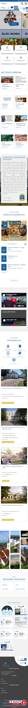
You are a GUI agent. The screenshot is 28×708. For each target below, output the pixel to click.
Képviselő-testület (20, 589)
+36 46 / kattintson (7, 673)
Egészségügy (8, 349)
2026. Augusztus (12, 244)
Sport (14, 363)
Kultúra (20, 356)
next (26, 356)
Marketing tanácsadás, (7, 705)
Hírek (2, 679)
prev (1, 356)
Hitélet (8, 356)
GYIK (17, 585)
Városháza (3, 681)
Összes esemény (14, 280)
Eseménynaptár (4, 683)
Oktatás (20, 349)
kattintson (6, 674)
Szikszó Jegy (5, 589)
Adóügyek (4, 585)
